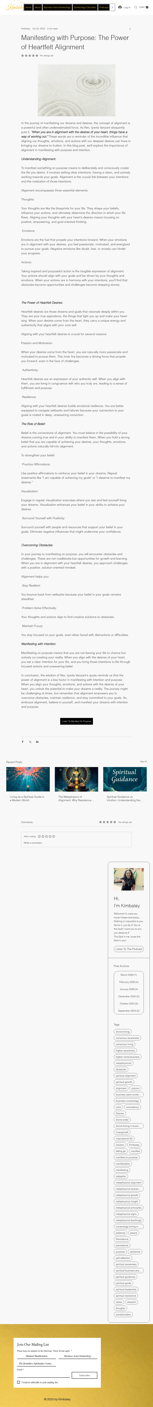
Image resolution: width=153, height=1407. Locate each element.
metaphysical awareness (129, 1188)
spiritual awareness (126, 1264)
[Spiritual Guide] (28, 779)
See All (143, 761)
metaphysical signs (126, 1213)
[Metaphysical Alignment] (76, 779)
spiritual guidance (125, 1276)
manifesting (122, 1169)
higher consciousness (127, 1056)
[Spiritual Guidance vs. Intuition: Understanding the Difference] (125, 779)
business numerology (127, 1100)
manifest (135, 1151)
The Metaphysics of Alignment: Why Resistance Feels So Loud (74, 798)
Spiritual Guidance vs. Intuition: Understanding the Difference (123, 798)
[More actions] (130, 28)
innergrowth (122, 1132)
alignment (121, 1088)
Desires (120, 1113)
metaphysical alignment (128, 1182)
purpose (120, 1251)
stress (119, 1301)
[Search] (136, 7)
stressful (131, 1301)
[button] (143, 7)
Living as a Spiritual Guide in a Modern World (27, 798)
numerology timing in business (130, 1226)
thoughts (120, 1308)
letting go (121, 1151)
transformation (123, 1314)
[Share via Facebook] (22, 741)
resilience (135, 1251)
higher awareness (125, 1050)
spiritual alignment (126, 1075)
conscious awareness (127, 1037)
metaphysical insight (127, 1201)
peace (133, 1232)
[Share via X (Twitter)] (30, 741)
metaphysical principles (128, 1207)
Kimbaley (134, 1144)
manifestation (123, 1163)
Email (20, 1369)
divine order (122, 1119)
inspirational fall (124, 1138)
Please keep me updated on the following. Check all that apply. (44, 1351)
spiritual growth (124, 1081)
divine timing (123, 1031)
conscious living (124, 1044)
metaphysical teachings (128, 1220)
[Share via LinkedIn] (37, 741)
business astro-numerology (130, 1094)
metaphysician (123, 1063)
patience (120, 1232)
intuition (120, 1144)
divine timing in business (129, 1125)
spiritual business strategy (130, 1270)
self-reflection (123, 1257)
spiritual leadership (126, 1289)
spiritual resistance (126, 1295)
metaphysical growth (127, 1195)
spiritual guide (123, 1283)
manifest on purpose (127, 1157)
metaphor (121, 1176)
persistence (122, 1245)
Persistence (122, 1239)
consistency (132, 1107)
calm (118, 1107)
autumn (135, 1088)
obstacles (121, 1069)
